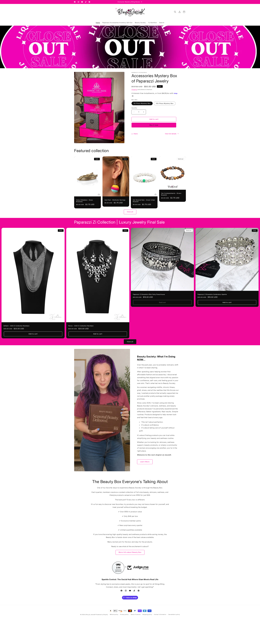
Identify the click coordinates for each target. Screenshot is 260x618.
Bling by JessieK (90, 614)
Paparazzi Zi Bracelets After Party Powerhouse (149, 294)
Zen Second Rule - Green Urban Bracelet (144, 200)
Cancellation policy (174, 614)
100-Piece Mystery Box (164, 103)
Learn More (145, 462)
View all (130, 212)
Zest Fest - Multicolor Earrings (115, 200)
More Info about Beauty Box (130, 552)
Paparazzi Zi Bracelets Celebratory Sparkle (212, 294)
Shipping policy (147, 614)
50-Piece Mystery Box (142, 103)
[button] (175, 12)
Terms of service (135, 614)
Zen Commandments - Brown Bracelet (171, 194)
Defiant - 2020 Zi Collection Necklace (16, 325)
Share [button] (136, 134)
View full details (170, 134)
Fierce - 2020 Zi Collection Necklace (81, 325)
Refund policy (114, 614)
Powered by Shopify (102, 614)
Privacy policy (124, 614)
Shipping (134, 89)
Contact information (160, 614)
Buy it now (154, 125)
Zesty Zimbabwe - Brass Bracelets (84, 200)
